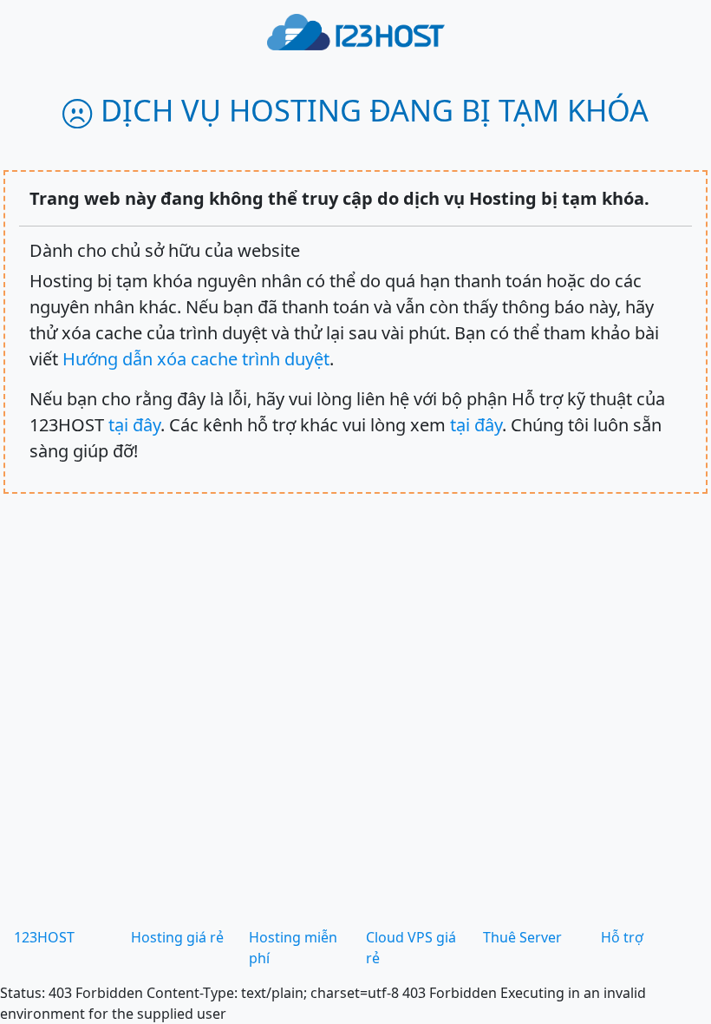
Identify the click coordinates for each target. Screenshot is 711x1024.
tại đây (134, 425)
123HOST (44, 937)
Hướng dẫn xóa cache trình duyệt (195, 359)
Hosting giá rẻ (177, 937)
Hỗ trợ (622, 937)
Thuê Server (522, 937)
